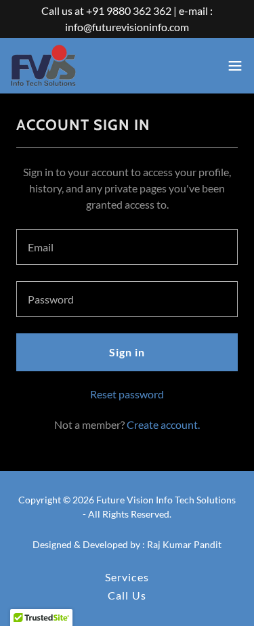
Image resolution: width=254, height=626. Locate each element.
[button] (235, 65)
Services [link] (126, 576)
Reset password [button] (127, 394)
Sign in (127, 352)
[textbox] (127, 247)
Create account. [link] (163, 424)
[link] (43, 65)
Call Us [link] (127, 595)
